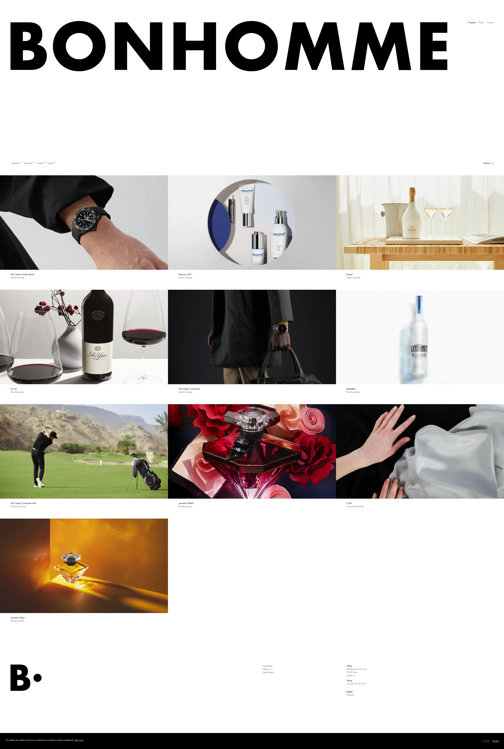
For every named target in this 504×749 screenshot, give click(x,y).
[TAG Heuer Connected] (252, 337)
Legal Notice (268, 672)
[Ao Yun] (84, 337)
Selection (17, 163)
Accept (495, 740)
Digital (51, 163)
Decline (486, 740)
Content (40, 163)
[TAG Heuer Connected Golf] (84, 451)
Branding (29, 163)
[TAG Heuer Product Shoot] (84, 222)
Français (350, 694)
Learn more (78, 740)
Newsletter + (268, 666)
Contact (490, 22)
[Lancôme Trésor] (84, 566)
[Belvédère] (420, 337)
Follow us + (267, 669)
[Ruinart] (420, 222)
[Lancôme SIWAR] (252, 451)
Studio (481, 22)
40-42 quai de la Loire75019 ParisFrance (356, 672)
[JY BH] (420, 451)
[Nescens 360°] (252, 222)
